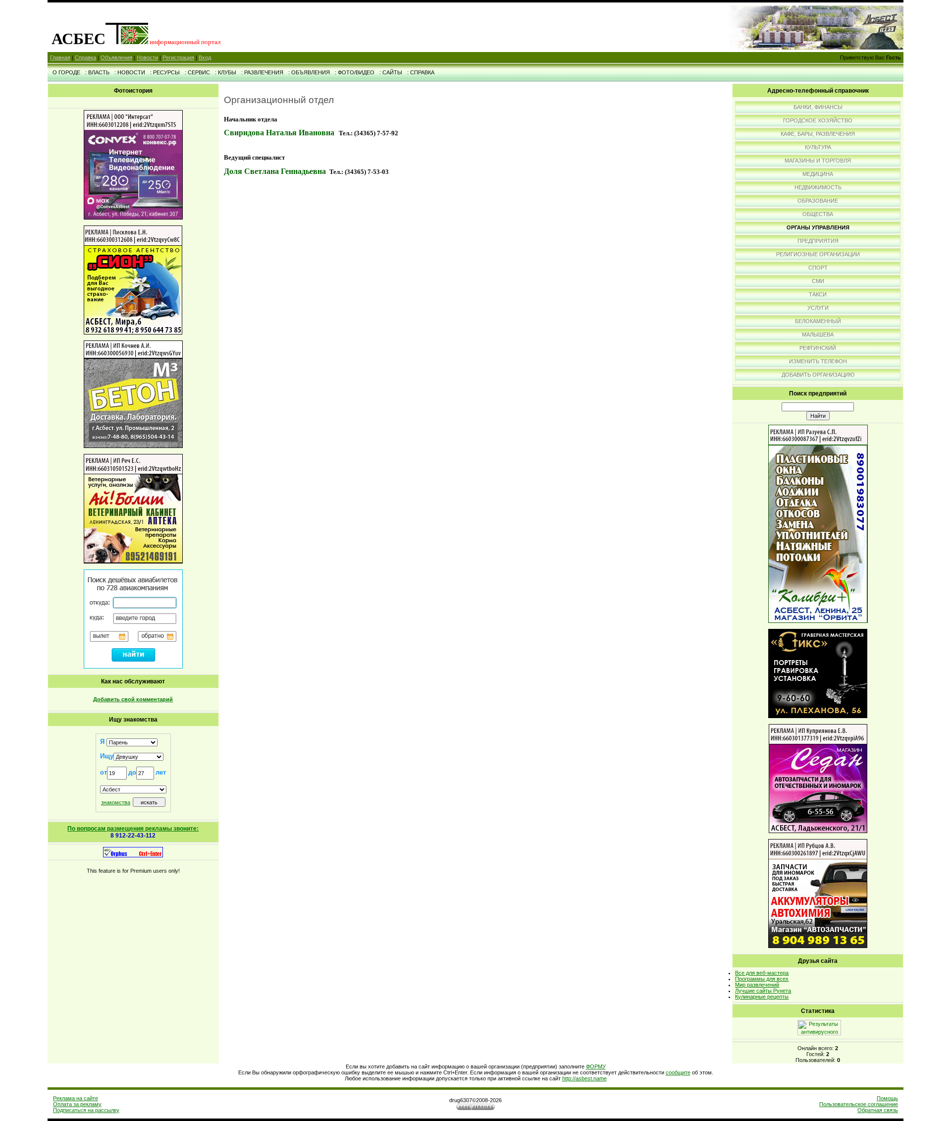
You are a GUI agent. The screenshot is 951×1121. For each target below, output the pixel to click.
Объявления (116, 57)
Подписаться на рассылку (86, 1110)
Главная (60, 57)
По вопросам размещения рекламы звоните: (133, 828)
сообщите (678, 1072)
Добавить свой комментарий (133, 699)
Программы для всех (762, 979)
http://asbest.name (584, 1078)
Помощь (887, 1098)
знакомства (115, 802)
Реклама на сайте (75, 1098)
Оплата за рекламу (77, 1104)
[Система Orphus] (133, 855)
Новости (147, 57)
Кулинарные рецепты (762, 997)
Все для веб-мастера (762, 973)
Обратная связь (877, 1110)
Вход (205, 57)
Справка (85, 57)
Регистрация (178, 57)
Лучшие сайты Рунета (763, 991)
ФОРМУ (596, 1066)
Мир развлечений (757, 985)
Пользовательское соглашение (858, 1104)
